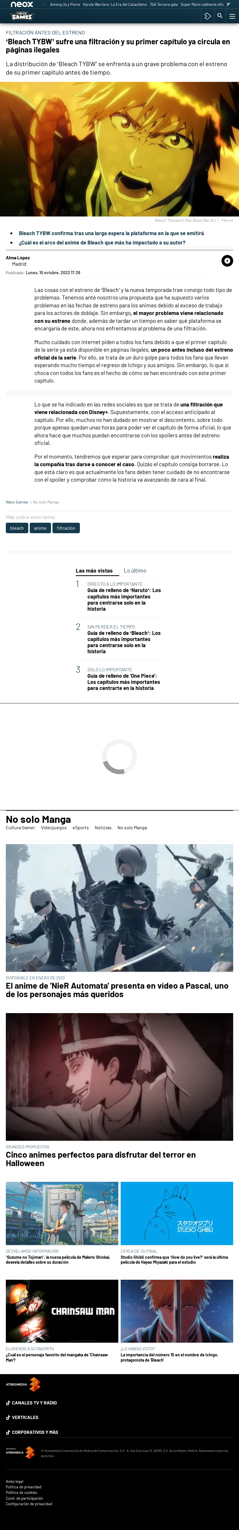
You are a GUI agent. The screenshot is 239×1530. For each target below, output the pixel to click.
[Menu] (232, 16)
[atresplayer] (207, 16)
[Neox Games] (29, 16)
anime (40, 528)
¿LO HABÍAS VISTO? (138, 1348)
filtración (66, 528)
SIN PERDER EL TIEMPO (111, 626)
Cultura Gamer (20, 827)
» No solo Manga (44, 501)
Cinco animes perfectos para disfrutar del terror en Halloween (101, 1158)
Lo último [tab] (135, 570)
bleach (17, 528)
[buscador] (220, 16)
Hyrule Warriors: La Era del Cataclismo (115, 4)
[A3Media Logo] (23, 1390)
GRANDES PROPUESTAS (27, 1146)
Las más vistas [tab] (94, 570)
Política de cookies (21, 1492)
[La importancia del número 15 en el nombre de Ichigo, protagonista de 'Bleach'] (177, 1312)
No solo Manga (38, 819)
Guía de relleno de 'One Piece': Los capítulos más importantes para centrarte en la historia (123, 682)
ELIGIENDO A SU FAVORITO (30, 1348)
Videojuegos (54, 827)
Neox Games (17, 501)
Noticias (103, 827)
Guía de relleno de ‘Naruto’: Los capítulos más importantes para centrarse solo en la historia (124, 599)
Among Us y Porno (65, 4)
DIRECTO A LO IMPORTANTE (115, 584)
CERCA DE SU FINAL (139, 1251)
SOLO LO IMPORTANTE (109, 669)
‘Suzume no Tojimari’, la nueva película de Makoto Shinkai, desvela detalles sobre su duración (58, 1260)
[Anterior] (44, 5)
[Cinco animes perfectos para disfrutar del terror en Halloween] (119, 1077)
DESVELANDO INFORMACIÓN (32, 1251)
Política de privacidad (23, 1487)
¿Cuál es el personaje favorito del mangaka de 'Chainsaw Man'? (57, 1357)
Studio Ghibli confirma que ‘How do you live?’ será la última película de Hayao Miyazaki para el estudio (174, 1260)
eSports (81, 827)
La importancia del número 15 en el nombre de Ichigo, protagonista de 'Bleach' (169, 1357)
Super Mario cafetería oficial (204, 4)
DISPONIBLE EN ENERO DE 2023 (35, 977)
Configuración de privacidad (29, 1504)
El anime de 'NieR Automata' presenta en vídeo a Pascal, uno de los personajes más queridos (117, 989)
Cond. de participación (24, 1498)
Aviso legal (14, 1481)
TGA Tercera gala (164, 4)
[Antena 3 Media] (20, 1453)
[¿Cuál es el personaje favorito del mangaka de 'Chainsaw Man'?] (62, 1312)
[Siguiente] (228, 5)
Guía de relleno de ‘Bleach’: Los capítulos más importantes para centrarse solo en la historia (124, 642)
